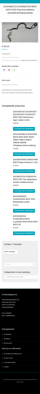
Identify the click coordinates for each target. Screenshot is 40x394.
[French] (9, 248)
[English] (7, 248)
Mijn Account (8, 343)
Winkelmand (7, 334)
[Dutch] (5, 248)
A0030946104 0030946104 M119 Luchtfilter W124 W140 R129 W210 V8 (25, 220)
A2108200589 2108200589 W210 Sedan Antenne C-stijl (25, 161)
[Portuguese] (12, 248)
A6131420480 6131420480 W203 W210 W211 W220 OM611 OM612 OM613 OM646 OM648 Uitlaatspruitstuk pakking (25, 140)
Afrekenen (7, 339)
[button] (35, 24)
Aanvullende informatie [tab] (10, 85)
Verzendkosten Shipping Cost (13, 354)
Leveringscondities (10, 362)
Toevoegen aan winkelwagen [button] (24, 129)
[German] (10, 248)
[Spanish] (14, 248)
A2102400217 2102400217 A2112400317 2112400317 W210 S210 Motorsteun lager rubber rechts (25, 116)
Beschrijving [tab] (6, 80)
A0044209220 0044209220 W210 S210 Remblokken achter (24, 199)
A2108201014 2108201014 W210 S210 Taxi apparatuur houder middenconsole (25, 179)
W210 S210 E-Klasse (13, 57)
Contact (6, 367)
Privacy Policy (8, 358)
